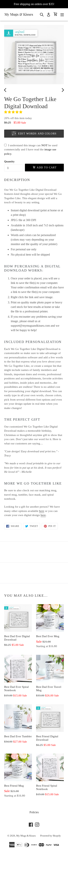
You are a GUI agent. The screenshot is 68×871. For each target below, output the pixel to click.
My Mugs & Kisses (26, 835)
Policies (34, 812)
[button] (13, 112)
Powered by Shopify (50, 835)
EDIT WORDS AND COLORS (37, 133)
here (41, 510)
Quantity (9, 161)
